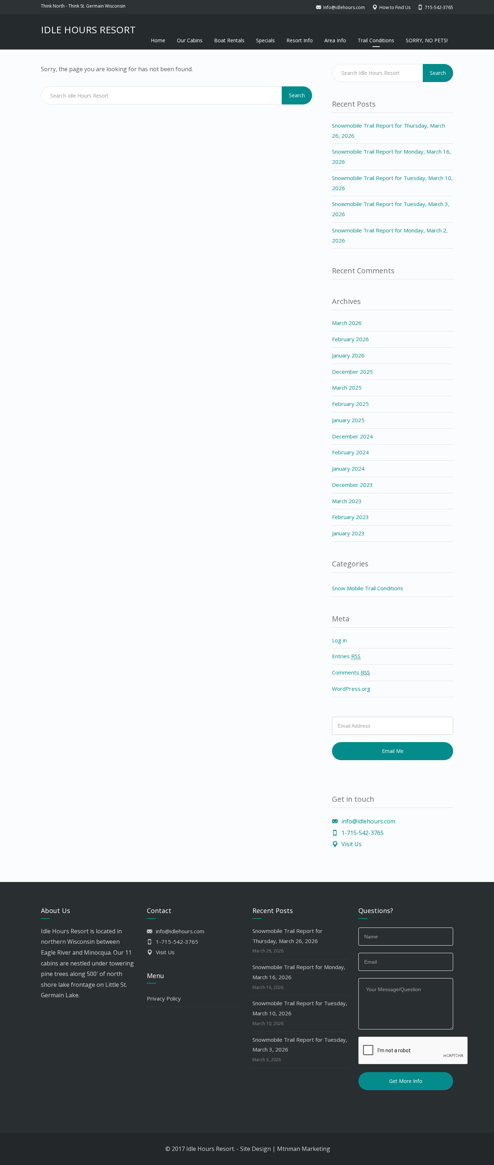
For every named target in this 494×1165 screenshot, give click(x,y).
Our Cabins (190, 40)
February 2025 (350, 403)
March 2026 (347, 322)
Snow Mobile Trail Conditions (367, 588)
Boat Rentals (229, 40)
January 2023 (348, 533)
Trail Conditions (376, 40)
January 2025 (348, 420)
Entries (346, 656)
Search (297, 95)
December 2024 (352, 436)
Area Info (335, 40)
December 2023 (352, 484)
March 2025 (347, 387)
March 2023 (347, 501)
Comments (351, 672)
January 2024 (348, 468)
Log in (339, 640)
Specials (265, 40)
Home (158, 40)
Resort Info (299, 40)
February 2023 (350, 517)
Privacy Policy (164, 998)
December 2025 (352, 371)
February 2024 (350, 452)
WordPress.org (351, 688)
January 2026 (348, 355)
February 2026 (350, 339)
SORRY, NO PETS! (427, 40)
